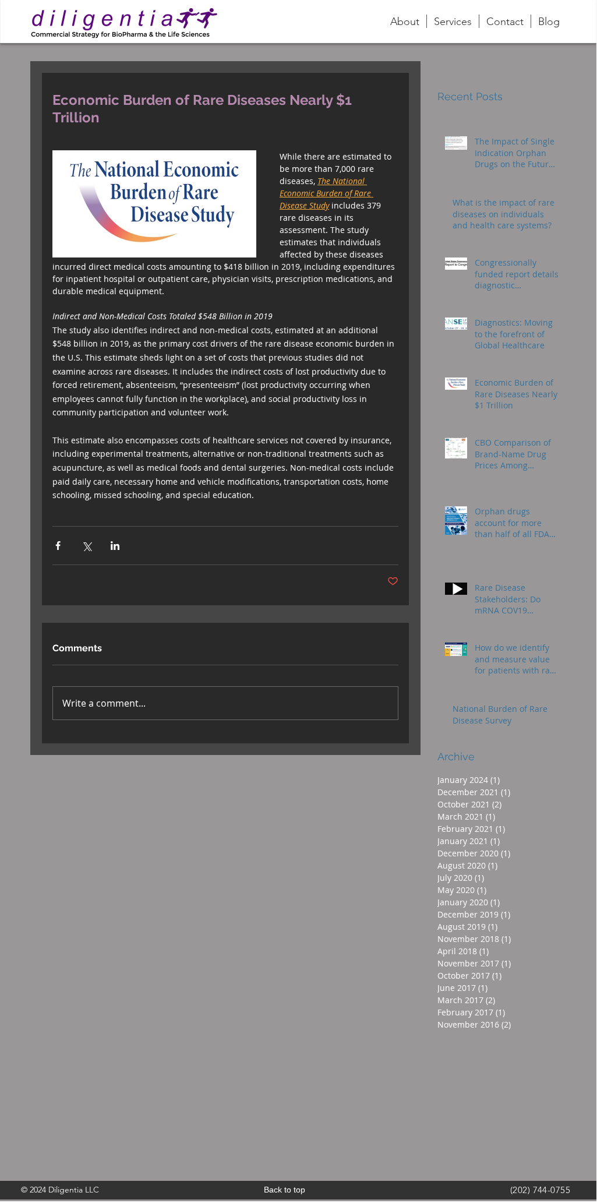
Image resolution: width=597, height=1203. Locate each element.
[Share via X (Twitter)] (86, 545)
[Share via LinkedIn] (115, 545)
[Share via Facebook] (57, 545)
